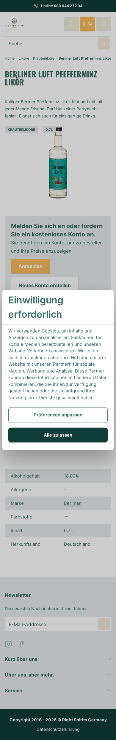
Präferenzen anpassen (58, 415)
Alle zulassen (58, 434)
